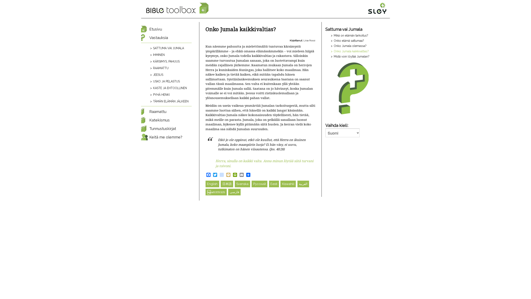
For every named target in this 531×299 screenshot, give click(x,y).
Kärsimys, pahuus (166, 61)
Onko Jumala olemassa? (350, 46)
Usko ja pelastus (166, 81)
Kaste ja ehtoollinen (170, 88)
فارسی (234, 192)
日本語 (227, 184)
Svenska (242, 184)
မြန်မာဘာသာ (216, 192)
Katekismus (159, 120)
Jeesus (158, 74)
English (212, 184)
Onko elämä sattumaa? (349, 40)
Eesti (273, 184)
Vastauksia (158, 38)
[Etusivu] (177, 8)
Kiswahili (288, 184)
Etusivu (155, 29)
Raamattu (161, 68)
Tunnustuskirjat (162, 128)
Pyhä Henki (161, 94)
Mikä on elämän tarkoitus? (351, 35)
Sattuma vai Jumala (168, 48)
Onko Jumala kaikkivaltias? (351, 51)
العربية (303, 184)
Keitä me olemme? (165, 137)
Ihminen (159, 54)
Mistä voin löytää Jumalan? (351, 56)
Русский (259, 184)
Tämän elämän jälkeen (171, 101)
